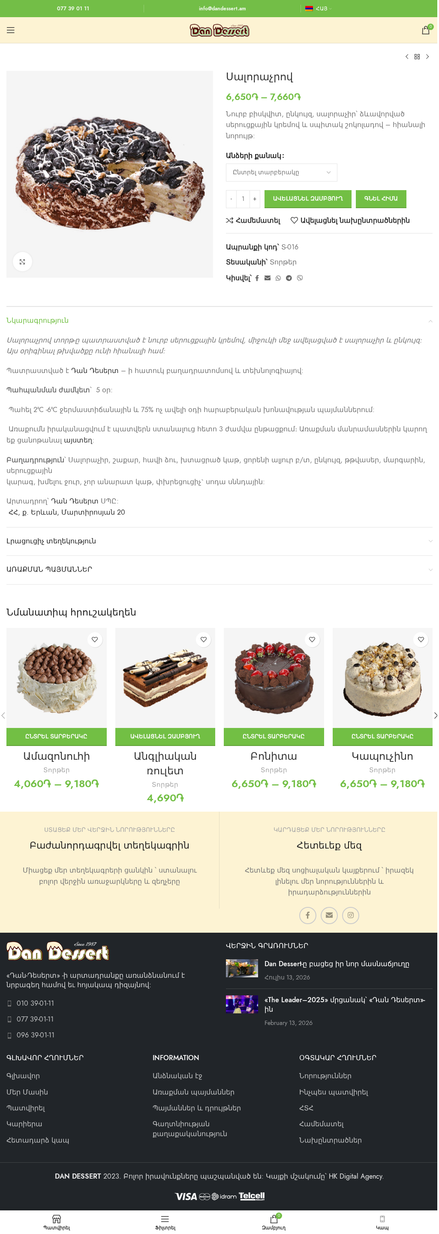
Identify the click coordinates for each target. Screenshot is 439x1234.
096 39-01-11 (35, 1035)
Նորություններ (325, 1076)
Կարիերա (24, 1124)
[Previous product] (407, 57)
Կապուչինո (382, 756)
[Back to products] (417, 57)
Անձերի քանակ (253, 156)
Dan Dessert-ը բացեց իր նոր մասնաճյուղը (337, 964)
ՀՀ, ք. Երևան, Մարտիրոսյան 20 (67, 512)
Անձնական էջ (177, 1076)
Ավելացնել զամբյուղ (308, 199)
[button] (165, 737)
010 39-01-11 (35, 1003)
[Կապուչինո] (383, 678)
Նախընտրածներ (330, 1140)
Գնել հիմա (381, 199)
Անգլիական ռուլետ (165, 763)
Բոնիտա (273, 756)
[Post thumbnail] (242, 970)
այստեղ (78, 440)
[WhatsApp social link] (278, 279)
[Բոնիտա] (274, 678)
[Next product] (427, 57)
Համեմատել (321, 1124)
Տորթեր (283, 262)
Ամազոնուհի (56, 756)
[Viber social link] (300, 279)
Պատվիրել (25, 1108)
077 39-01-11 (35, 1019)
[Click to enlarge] (22, 261)
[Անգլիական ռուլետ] (165, 678)
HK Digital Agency (355, 1176)
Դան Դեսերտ (95, 371)
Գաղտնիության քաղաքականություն (190, 1128)
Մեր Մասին (27, 1092)
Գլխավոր (23, 1076)
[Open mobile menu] (10, 30)
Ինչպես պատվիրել (333, 1092)
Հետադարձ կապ (37, 1140)
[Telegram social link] (289, 279)
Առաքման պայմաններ (194, 1092)
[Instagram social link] (350, 915)
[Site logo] (219, 29)
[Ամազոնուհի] (56, 678)
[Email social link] (267, 279)
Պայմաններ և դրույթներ (197, 1108)
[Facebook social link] (257, 279)
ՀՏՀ (306, 1108)
